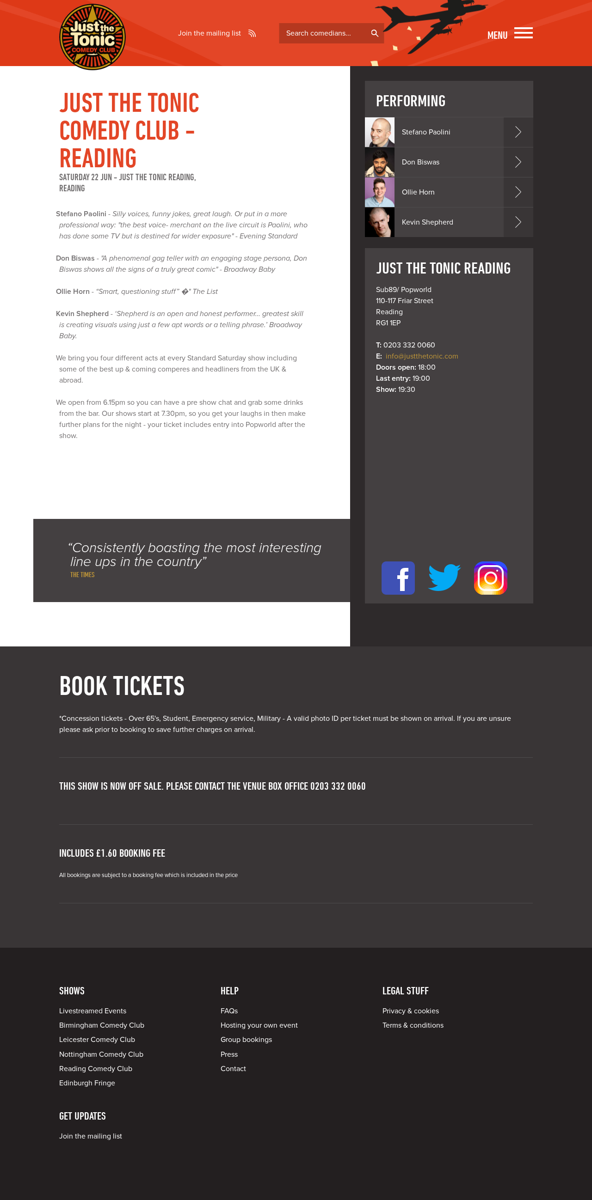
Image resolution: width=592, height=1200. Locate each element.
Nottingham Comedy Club (101, 1054)
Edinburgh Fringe (87, 1083)
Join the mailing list (209, 33)
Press (229, 1054)
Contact (233, 1068)
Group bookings (246, 1039)
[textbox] (331, 33)
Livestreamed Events (92, 1011)
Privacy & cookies (410, 1011)
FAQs (229, 1011)
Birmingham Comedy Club (101, 1025)
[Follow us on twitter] (444, 598)
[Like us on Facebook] (398, 598)
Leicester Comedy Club (97, 1039)
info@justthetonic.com (422, 356)
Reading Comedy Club (95, 1068)
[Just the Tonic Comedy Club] (92, 56)
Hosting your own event (259, 1025)
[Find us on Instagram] (491, 598)
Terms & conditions (413, 1025)
